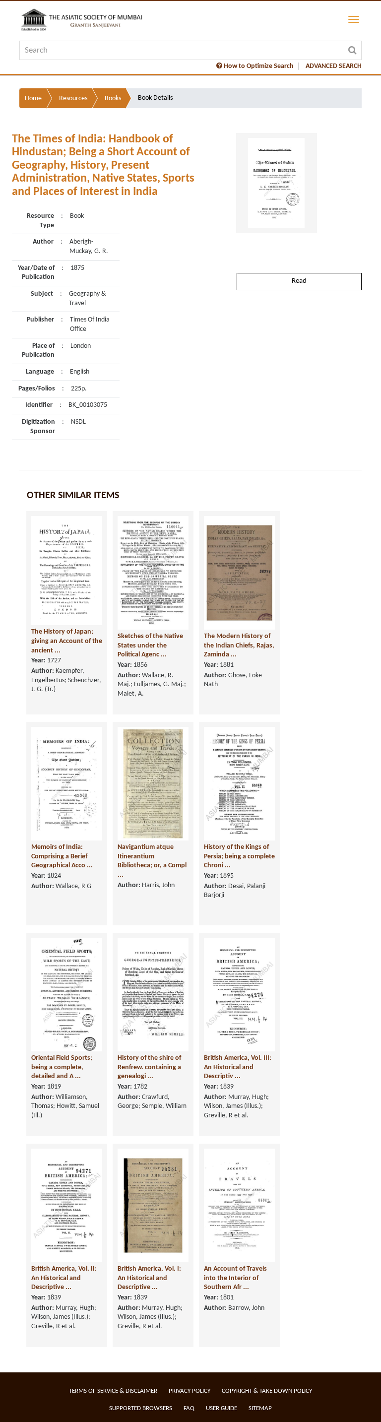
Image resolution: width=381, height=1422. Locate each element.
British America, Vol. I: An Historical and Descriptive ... (149, 1278)
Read (299, 281)
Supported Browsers (140, 1408)
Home (33, 98)
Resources (73, 98)
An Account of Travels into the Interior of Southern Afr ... (235, 1278)
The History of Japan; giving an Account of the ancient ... (66, 641)
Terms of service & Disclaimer (113, 1391)
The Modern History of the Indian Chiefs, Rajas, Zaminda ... (239, 645)
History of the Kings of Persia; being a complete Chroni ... (239, 856)
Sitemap (260, 1408)
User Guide (221, 1408)
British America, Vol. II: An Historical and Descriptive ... (64, 1278)
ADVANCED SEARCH (334, 66)
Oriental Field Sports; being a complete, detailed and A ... (61, 1067)
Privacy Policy (189, 1391)
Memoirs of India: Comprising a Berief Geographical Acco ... (62, 856)
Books (113, 98)
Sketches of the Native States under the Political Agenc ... (150, 645)
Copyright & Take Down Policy (267, 1391)
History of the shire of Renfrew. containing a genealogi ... (149, 1067)
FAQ (189, 1408)
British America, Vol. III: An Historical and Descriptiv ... (237, 1067)
